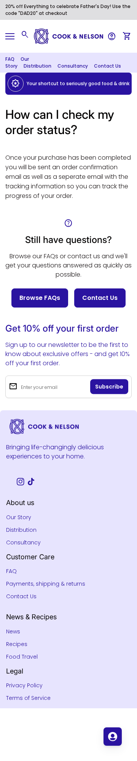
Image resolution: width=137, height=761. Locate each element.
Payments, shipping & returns (45, 584)
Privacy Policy (24, 685)
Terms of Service (28, 698)
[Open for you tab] (113, 736)
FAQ (9, 59)
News (13, 631)
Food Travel (22, 657)
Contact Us (107, 66)
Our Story (18, 517)
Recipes (16, 644)
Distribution (37, 66)
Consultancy (72, 66)
